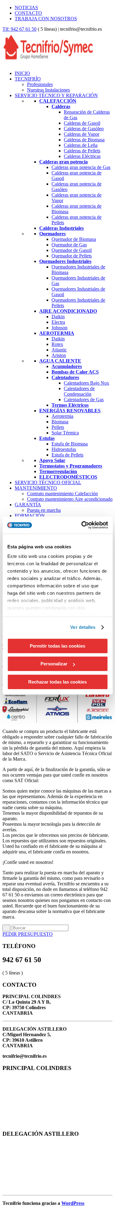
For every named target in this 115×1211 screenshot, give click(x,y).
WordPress (72, 1203)
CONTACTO (28, 13)
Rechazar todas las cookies (57, 681)
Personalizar (53, 663)
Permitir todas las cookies (57, 646)
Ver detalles (82, 627)
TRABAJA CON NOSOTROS (46, 18)
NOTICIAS (26, 7)
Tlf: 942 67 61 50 (19, 29)
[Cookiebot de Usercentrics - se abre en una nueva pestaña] (82, 525)
